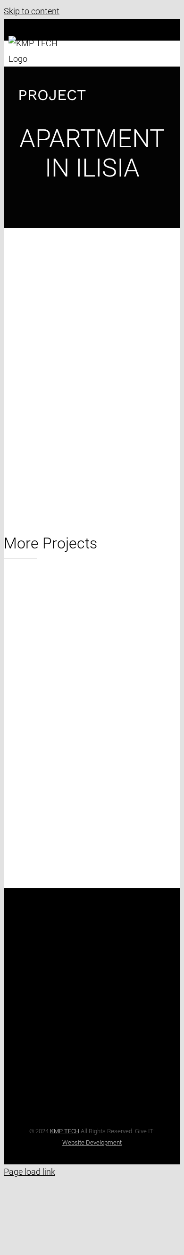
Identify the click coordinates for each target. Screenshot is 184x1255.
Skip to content (31, 11)
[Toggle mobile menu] (172, 41)
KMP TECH (64, 1131)
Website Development (92, 1142)
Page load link (29, 1172)
